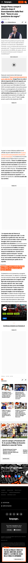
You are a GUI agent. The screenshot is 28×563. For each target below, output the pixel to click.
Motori (7, 376)
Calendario (10, 313)
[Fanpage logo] (8, 2)
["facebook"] (16, 476)
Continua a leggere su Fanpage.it (14, 326)
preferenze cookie (11, 494)
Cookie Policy (4, 492)
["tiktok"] (2, 476)
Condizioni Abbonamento (14, 492)
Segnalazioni (10, 490)
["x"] (12, 476)
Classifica (16, 313)
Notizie (11, 376)
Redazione (3, 494)
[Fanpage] (14, 519)
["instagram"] (6, 476)
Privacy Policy (18, 490)
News (4, 313)
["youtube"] (9, 476)
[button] (25, 22)
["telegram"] (19, 476)
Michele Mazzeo (12, 22)
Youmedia (3, 490)
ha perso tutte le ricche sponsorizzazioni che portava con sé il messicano (13, 154)
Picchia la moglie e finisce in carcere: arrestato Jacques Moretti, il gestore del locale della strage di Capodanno (13, 553)
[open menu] (1, 2)
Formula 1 (11, 308)
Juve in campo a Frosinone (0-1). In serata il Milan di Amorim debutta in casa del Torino (14, 443)
